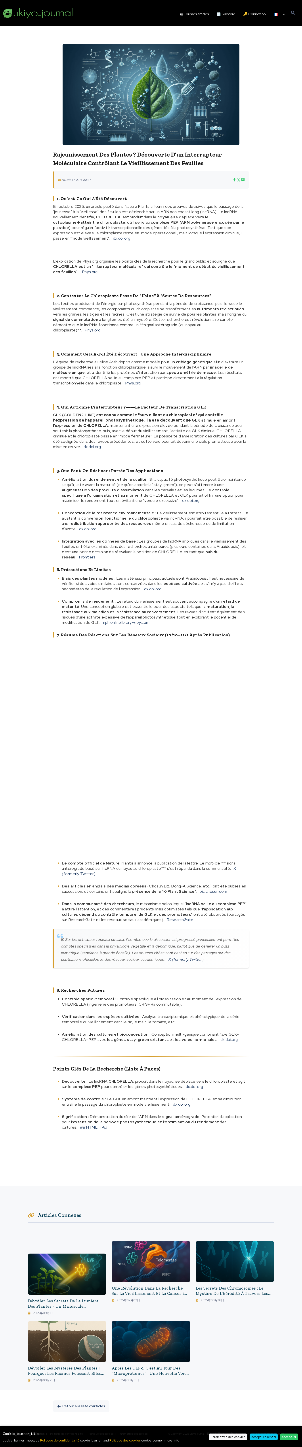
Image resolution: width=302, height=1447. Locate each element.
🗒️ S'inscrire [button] (226, 14)
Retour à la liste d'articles (83, 1406)
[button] (279, 14)
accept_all (289, 1437)
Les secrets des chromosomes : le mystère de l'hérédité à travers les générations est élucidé (232, 1293)
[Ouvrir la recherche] (293, 13)
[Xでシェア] (238, 179)
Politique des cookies (125, 1440)
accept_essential (263, 1437)
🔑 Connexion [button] (254, 14)
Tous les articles (196, 14)
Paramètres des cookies (227, 1437)
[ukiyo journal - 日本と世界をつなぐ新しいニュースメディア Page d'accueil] (38, 13)
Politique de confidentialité (59, 1440)
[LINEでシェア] (243, 179)
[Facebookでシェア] (234, 179)
